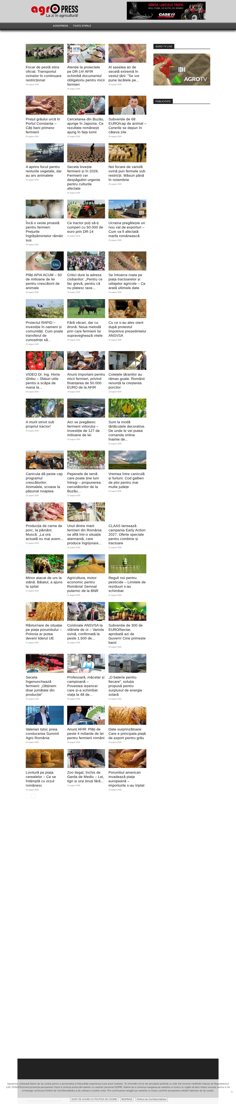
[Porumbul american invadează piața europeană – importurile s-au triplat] (127, 758)
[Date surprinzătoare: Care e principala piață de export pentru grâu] (127, 715)
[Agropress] (54, 11)
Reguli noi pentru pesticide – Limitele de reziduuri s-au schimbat (127, 584)
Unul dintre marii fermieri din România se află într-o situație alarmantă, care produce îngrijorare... (84, 534)
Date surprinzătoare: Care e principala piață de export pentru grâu (127, 733)
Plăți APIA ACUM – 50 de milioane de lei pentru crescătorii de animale (44, 281)
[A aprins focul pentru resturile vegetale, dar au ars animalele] (45, 152)
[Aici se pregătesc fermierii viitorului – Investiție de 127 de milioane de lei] (86, 408)
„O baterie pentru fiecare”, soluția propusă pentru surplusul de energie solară (125, 685)
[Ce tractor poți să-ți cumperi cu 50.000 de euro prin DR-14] (86, 209)
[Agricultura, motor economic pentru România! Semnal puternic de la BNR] (86, 563)
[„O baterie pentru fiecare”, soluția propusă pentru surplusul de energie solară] (127, 663)
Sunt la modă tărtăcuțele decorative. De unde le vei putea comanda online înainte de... (126, 430)
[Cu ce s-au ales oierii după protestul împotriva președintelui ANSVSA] (127, 308)
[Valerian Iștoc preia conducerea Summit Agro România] (45, 715)
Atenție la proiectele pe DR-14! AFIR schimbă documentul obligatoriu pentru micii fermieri (86, 75)
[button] (182, 26)
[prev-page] (28, 796)
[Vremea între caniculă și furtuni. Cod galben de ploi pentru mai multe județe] (127, 460)
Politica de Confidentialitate (151, 1099)
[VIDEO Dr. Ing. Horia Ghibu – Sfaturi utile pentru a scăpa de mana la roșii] (45, 360)
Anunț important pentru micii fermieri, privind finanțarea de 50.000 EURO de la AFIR (86, 380)
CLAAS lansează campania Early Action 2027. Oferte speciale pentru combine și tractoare (126, 534)
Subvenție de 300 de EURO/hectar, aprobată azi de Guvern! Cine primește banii (127, 633)
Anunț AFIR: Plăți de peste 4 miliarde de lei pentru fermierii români (86, 733)
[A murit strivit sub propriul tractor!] (45, 408)
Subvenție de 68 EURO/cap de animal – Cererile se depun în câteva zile (127, 125)
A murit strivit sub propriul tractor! (40, 424)
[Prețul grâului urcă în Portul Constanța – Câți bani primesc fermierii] (45, 105)
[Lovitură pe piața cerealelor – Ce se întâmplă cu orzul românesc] (45, 758)
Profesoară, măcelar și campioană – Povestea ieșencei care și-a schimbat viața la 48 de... (86, 685)
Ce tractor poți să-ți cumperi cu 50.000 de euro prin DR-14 (85, 227)
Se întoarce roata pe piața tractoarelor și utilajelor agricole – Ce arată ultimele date (126, 281)
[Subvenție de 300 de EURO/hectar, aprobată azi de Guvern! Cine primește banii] (127, 611)
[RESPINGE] (231, 1091)
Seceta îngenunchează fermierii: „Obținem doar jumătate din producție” (41, 685)
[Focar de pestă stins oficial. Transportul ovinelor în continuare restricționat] (45, 53)
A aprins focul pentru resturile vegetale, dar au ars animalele (44, 171)
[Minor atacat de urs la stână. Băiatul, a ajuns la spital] (45, 563)
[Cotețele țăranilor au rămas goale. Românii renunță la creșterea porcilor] (127, 360)
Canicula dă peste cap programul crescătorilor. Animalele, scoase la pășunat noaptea (44, 482)
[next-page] (33, 796)
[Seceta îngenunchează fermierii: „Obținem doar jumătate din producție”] (45, 663)
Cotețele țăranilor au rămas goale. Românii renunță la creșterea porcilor (126, 380)
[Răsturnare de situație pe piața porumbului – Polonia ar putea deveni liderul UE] (45, 611)
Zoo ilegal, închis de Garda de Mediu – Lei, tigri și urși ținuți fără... (85, 776)
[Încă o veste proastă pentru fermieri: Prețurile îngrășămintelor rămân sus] (45, 209)
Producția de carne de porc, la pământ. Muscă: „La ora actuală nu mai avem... (44, 532)
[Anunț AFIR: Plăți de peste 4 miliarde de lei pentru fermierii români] (86, 715)
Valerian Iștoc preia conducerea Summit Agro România (42, 733)
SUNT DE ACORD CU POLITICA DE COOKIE (94, 1099)
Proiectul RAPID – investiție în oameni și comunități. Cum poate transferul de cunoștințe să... (44, 331)
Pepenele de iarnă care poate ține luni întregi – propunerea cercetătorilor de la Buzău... (84, 482)
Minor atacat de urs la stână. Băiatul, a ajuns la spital (44, 582)
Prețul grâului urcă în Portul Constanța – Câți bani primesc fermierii (43, 125)
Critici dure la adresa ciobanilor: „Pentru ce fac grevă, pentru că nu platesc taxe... (84, 281)
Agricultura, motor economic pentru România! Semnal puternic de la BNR (82, 584)
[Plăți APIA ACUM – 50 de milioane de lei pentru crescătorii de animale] (45, 260)
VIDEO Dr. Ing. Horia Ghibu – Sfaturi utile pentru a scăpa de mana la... (43, 380)
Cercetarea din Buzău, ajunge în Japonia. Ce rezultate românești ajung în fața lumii (85, 125)
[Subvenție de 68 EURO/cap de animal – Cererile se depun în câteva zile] (127, 105)
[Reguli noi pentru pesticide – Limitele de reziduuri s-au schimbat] (127, 563)
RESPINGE (126, 1099)
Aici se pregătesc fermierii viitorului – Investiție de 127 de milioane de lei (83, 428)
